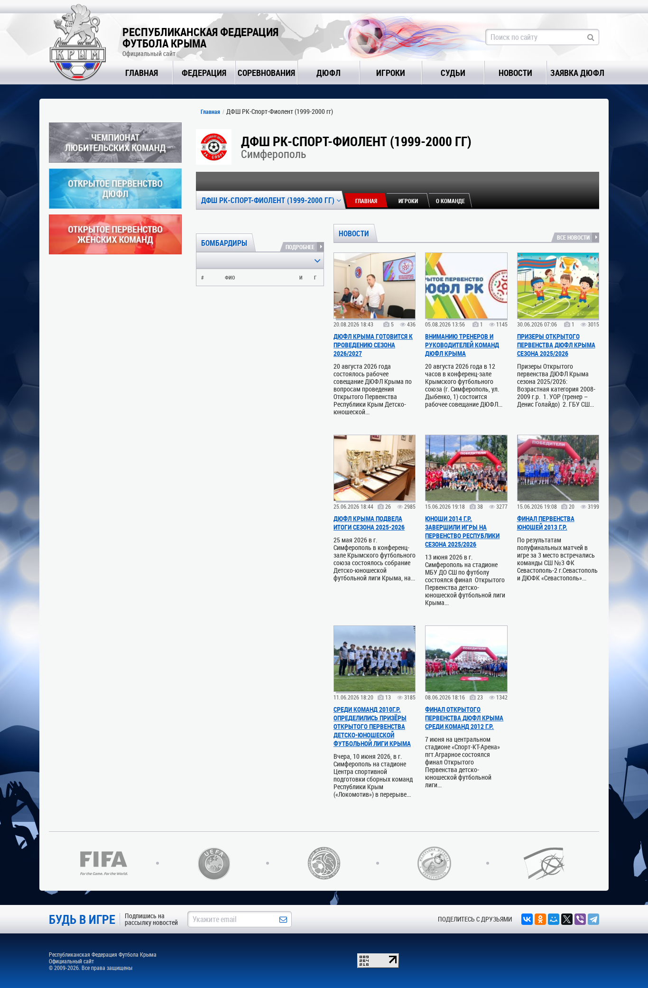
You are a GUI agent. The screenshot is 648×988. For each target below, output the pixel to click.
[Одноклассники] (540, 919)
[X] (567, 919)
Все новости (573, 237)
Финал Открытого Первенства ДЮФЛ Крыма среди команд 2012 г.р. (464, 718)
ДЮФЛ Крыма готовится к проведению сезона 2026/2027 (373, 345)
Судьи (453, 72)
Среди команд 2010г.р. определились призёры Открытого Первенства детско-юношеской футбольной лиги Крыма (372, 726)
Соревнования (266, 72)
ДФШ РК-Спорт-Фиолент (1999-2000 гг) (268, 200)
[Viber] (580, 919)
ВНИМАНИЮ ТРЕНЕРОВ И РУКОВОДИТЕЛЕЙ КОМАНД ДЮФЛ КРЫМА (462, 345)
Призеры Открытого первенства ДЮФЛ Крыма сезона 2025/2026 (556, 345)
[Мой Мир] (553, 919)
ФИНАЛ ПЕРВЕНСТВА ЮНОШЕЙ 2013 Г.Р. (545, 522)
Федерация (204, 72)
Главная (141, 72)
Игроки (390, 72)
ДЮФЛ (328, 72)
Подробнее (300, 247)
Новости (515, 72)
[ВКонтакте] (527, 919)
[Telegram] (593, 919)
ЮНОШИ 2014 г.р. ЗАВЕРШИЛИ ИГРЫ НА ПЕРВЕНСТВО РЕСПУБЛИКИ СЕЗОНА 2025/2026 (462, 531)
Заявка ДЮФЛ (577, 72)
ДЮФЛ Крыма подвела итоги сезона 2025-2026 (369, 522)
